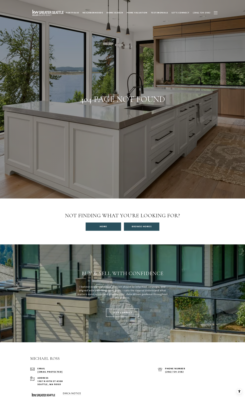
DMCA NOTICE (72, 393)
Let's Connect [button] (122, 312)
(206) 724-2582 (174, 372)
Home (103, 226)
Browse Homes (142, 226)
